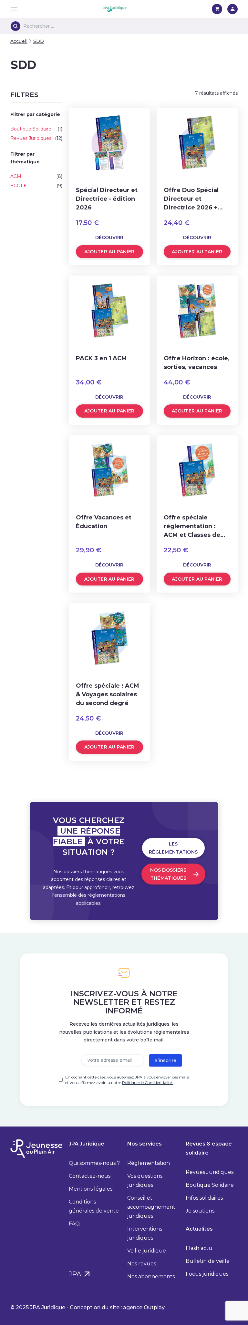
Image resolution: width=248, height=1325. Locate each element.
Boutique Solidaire (30, 129)
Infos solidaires (204, 1198)
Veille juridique (146, 1251)
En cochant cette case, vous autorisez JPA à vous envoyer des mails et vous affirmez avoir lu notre (127, 1080)
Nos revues (141, 1264)
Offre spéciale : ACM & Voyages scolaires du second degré (107, 694)
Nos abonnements (151, 1276)
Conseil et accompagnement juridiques (151, 1207)
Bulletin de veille (208, 1261)
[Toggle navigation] (14, 9)
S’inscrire (165, 1060)
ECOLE (18, 186)
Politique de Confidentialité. (147, 1082)
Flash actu (199, 1248)
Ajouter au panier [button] (109, 252)
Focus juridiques (207, 1274)
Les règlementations (173, 848)
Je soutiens (200, 1211)
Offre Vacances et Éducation (103, 522)
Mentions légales (90, 1189)
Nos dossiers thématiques (168, 874)
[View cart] (217, 9)
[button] (36, 95)
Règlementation (148, 1163)
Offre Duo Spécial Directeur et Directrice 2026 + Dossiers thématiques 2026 (192, 199)
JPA (76, 1274)
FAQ (74, 1224)
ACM (15, 176)
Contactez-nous (89, 1176)
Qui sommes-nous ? (94, 1163)
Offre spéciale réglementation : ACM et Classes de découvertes (192, 526)
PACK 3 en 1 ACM (101, 358)
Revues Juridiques (30, 138)
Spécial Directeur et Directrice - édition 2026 (107, 199)
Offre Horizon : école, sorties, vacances (197, 363)
